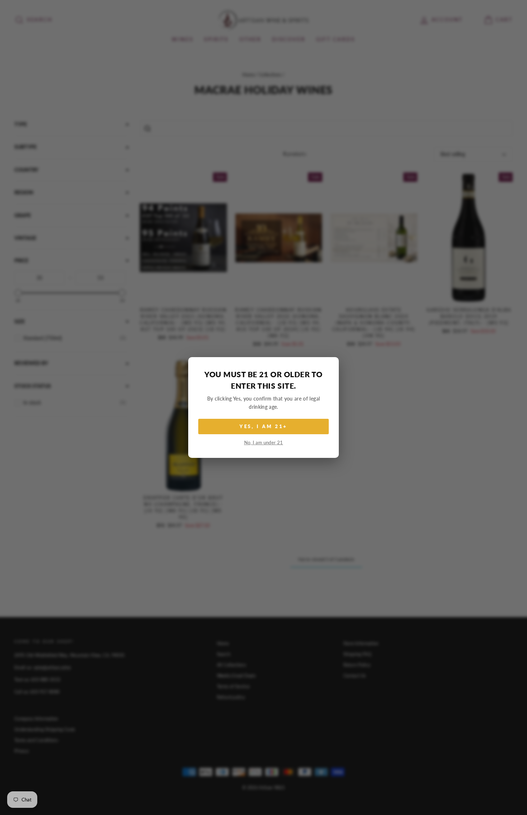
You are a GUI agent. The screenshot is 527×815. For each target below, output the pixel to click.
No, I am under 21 (263, 442)
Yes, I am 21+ (263, 426)
